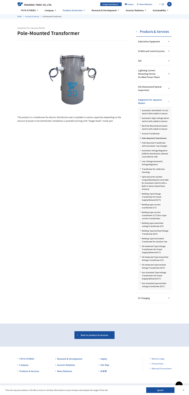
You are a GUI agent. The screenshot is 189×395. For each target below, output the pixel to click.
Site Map (104, 364)
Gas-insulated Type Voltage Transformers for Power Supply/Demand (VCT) (154, 275)
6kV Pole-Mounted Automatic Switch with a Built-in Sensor (155, 127)
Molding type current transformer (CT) (151, 206)
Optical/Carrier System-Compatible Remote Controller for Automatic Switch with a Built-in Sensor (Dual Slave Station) (155, 182)
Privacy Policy (157, 363)
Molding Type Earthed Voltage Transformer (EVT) (155, 232)
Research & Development (69, 358)
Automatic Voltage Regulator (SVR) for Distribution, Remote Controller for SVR (155, 153)
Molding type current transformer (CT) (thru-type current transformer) (154, 215)
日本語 (103, 371)
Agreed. (160, 390)
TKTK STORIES (26, 358)
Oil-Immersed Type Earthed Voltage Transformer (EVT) (154, 266)
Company (23, 364)
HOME (19, 16)
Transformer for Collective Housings (153, 170)
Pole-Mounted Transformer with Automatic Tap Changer (154, 144)
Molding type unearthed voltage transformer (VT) (153, 224)
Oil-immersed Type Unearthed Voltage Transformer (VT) (155, 258)
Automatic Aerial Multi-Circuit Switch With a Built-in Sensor (155, 112)
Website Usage (158, 358)
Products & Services (32, 16)
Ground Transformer (151, 133)
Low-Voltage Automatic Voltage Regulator (152, 163)
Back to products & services (94, 335)
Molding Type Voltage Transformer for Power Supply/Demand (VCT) (151, 196)
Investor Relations (66, 364)
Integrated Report (110, 4)
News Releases (64, 371)
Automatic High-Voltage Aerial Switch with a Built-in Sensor (155, 119)
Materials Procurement (162, 368)
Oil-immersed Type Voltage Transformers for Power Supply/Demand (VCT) (153, 249)
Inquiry (103, 358)
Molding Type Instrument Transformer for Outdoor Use (154, 240)
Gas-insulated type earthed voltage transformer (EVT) (154, 285)
